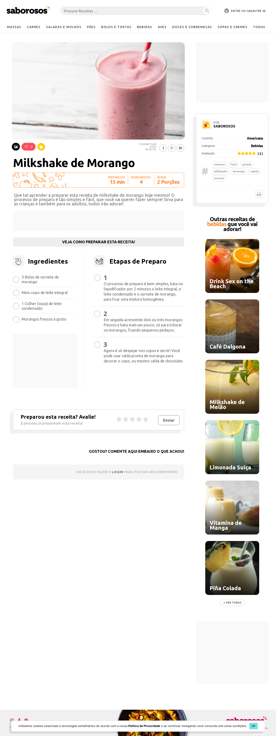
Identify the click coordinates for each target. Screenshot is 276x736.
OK (253, 726)
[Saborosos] (28, 10)
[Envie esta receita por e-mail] (180, 148)
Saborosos (224, 126)
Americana (255, 138)
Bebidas (144, 27)
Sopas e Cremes (233, 27)
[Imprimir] (259, 194)
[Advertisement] (98, 221)
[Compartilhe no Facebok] (163, 148)
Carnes (34, 27)
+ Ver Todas (232, 602)
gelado (247, 164)
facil (234, 164)
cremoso (219, 164)
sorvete (219, 178)
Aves (162, 27)
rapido (254, 171)
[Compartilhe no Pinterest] (172, 148)
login (117, 472)
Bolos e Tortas (116, 27)
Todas (259, 27)
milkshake (220, 171)
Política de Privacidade (144, 726)
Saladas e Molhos (64, 27)
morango (239, 171)
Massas (14, 27)
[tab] (16, 147)
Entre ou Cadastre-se (248, 10)
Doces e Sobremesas (192, 27)
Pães (91, 27)
